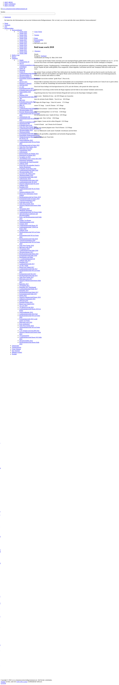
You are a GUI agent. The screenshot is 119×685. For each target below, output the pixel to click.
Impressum (7, 17)
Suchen (3, 12)
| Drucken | (37, 51)
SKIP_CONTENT (10, 4)
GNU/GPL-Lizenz (21, 681)
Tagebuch (43, 56)
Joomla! (3, 681)
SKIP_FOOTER (9, 5)
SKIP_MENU (8, 2)
